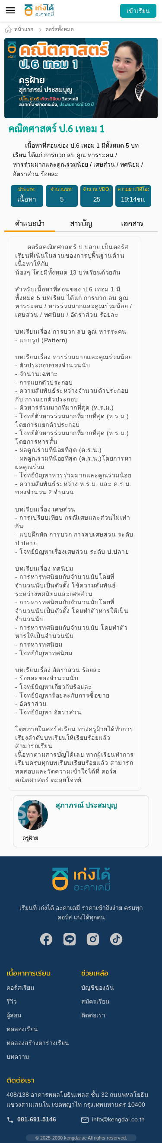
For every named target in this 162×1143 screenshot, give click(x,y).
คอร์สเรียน (20, 987)
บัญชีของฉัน (97, 987)
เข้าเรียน (138, 10)
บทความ (17, 1056)
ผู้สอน (14, 1015)
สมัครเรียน (95, 1001)
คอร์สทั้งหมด (59, 29)
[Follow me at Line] (69, 940)
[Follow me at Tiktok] (116, 940)
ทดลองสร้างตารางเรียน (37, 1042)
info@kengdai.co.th (118, 1119)
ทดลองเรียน (22, 1029)
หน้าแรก (23, 29)
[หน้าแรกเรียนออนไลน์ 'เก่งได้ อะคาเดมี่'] (39, 10)
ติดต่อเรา (93, 1015)
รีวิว (11, 1001)
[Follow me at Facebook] (46, 940)
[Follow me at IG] (93, 940)
